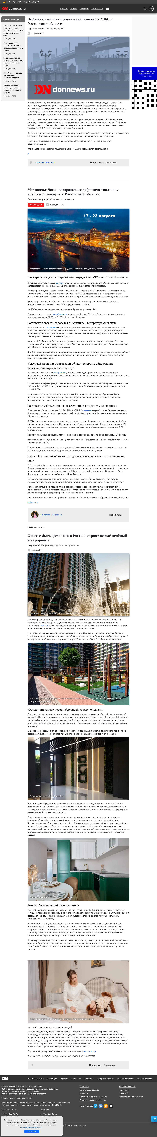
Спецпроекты (97, 8)
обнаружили (59, 372)
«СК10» (44, 625)
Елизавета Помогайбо (51, 514)
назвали (88, 410)
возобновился (60, 314)
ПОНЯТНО (32, 1131)
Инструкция (52, 1078)
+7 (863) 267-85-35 (49, 1114)
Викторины (89, 1078)
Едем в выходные (36, 1078)
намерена (52, 327)
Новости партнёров (125, 1078)
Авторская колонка (105, 1078)
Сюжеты (73, 8)
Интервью (84, 8)
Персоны (64, 1078)
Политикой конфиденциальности (31, 1127)
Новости (64, 8)
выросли (60, 282)
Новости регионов (145, 1078)
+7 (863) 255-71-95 (9, 1114)
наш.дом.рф (90, 1051)
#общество (33, 502)
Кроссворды (76, 1078)
